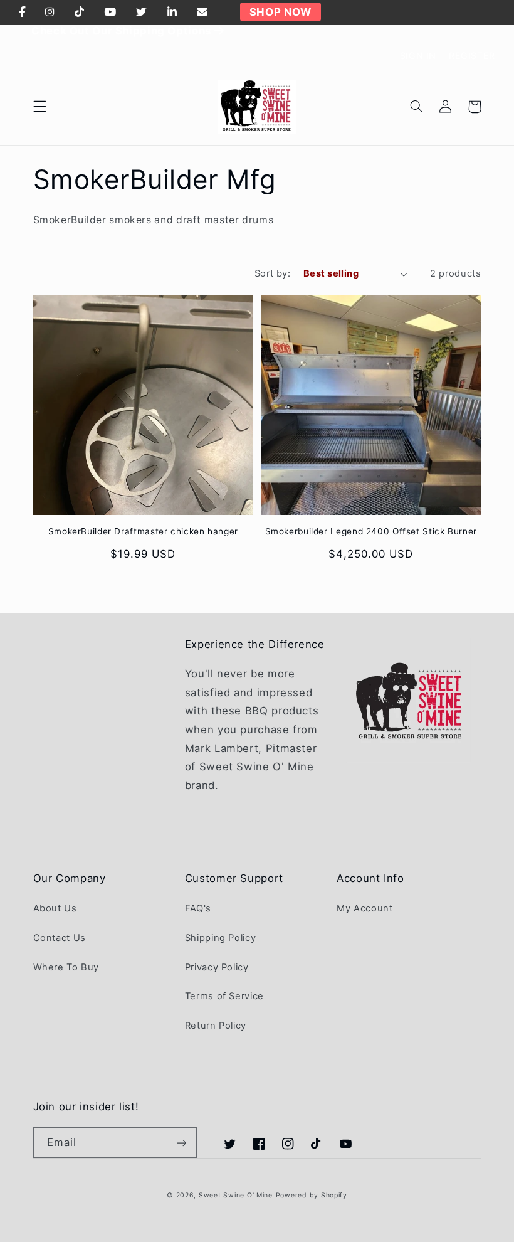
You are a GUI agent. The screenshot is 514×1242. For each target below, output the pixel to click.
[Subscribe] (181, 1142)
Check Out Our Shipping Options (122, 30)
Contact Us (59, 937)
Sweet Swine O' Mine (236, 1195)
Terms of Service (224, 996)
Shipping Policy (220, 937)
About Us (55, 908)
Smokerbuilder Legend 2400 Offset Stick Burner (371, 531)
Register (472, 55)
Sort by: (272, 273)
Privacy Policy (217, 967)
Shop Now (280, 12)
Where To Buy (66, 967)
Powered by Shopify (311, 1195)
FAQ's (198, 908)
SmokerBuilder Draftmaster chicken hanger (143, 531)
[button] (39, 106)
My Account (364, 908)
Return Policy (215, 1025)
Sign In (418, 55)
